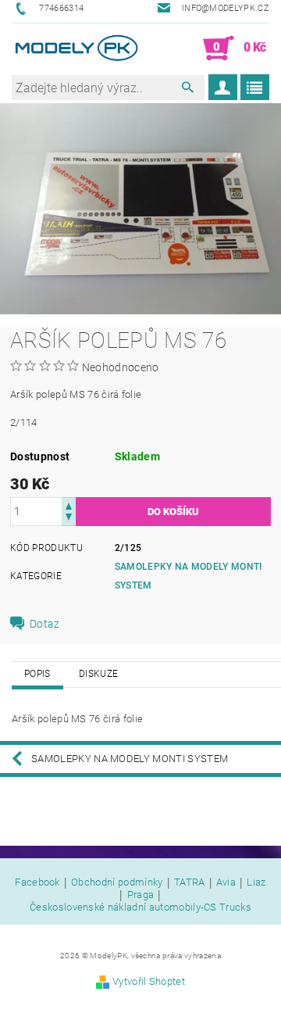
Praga (141, 895)
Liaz (256, 882)
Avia (226, 882)
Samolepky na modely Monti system (129, 758)
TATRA (189, 882)
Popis (37, 673)
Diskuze (98, 673)
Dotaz (45, 623)
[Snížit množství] (69, 518)
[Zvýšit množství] (69, 504)
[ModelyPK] (76, 48)
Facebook (37, 882)
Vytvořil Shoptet (148, 981)
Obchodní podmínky (116, 882)
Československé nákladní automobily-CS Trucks (140, 907)
